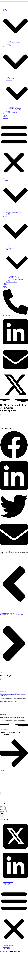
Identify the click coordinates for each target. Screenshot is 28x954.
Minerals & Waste (13, 107)
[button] (14, 148)
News (4, 116)
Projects (5, 114)
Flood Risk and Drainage (15, 108)
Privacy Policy (6, 883)
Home (4, 9)
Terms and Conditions (8, 882)
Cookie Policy (6, 884)
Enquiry (2, 811)
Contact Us (5, 118)
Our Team (8, 44)
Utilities (8, 111)
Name (1, 806)
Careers (5, 115)
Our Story (8, 41)
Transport (8, 77)
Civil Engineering (10, 78)
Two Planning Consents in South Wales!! (12, 717)
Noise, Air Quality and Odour (16, 109)
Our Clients (8, 45)
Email (1, 808)
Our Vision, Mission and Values (13, 42)
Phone (1, 809)
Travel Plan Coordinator (11, 112)
